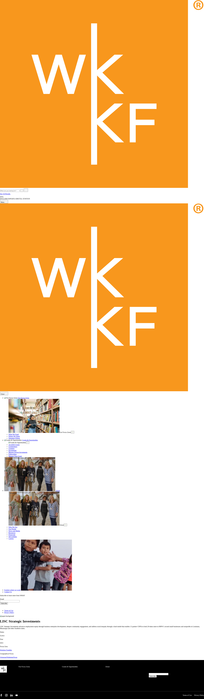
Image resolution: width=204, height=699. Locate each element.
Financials (11, 535)
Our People (12, 529)
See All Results (5, 194)
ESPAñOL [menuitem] (11, 199)
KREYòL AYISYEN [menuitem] (23, 199)
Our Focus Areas (23, 398)
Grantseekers (12, 447)
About (58, 490)
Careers (11, 538)
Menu (3, 202)
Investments (12, 450)
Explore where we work (12, 590)
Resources (11, 533)
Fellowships (12, 454)
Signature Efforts (14, 438)
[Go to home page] (102, 187)
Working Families (6, 650)
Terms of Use (8, 610)
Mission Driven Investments (17, 452)
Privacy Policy (9, 612)
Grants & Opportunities (30, 440)
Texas (15, 657)
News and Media (14, 531)
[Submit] (26, 190)
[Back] (72, 432)
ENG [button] (2, 197)
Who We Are (12, 527)
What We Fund (13, 434)
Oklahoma (9, 657)
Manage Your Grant (15, 456)
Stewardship (12, 537)
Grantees (11, 448)
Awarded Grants (14, 445)
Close (3, 394)
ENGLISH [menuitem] (3, 199)
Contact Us (8, 592)
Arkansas (3, 657)
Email (2, 599)
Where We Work (14, 436)
